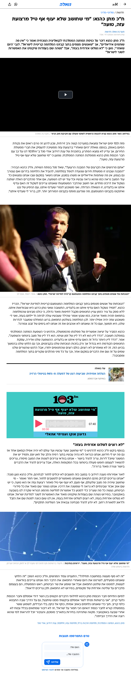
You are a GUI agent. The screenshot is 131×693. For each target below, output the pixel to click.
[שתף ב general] (9, 4)
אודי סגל (41, 623)
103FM (60, 623)
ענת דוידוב (51, 623)
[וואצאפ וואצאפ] (15, 4)
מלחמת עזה (71, 623)
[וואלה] (65, 4)
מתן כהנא (119, 623)
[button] (115, 4)
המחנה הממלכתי (106, 623)
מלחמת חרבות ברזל (87, 623)
